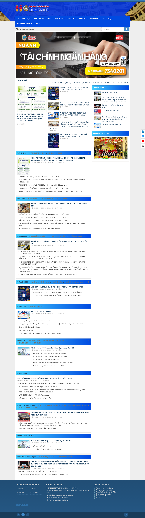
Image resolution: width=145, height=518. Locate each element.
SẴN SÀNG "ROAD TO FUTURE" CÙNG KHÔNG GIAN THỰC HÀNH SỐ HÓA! (43, 220)
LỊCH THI (60, 153)
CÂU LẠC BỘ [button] (107, 19)
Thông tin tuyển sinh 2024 (104, 490)
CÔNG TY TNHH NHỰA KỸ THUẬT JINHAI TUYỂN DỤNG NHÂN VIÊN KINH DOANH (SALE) (48, 274)
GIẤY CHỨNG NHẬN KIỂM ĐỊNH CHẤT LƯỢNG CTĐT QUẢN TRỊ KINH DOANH (44, 475)
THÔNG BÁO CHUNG (37, 153)
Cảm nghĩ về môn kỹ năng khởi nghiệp (112, 106)
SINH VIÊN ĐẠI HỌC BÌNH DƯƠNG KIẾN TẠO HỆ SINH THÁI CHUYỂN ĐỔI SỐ (45, 378)
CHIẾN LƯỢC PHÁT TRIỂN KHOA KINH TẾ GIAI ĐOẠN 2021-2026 (40, 333)
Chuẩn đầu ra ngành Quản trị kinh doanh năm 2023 (48, 366)
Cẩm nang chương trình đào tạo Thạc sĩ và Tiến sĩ (34, 321)
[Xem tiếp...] (89, 153)
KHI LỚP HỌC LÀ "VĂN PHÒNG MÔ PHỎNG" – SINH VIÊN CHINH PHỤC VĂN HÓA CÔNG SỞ (49, 383)
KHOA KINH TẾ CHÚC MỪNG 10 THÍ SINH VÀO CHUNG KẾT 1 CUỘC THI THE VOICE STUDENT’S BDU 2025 (52, 225)
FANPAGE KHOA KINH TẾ (102, 133)
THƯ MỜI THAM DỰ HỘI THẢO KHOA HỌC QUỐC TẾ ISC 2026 (39, 177)
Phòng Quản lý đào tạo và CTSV (106, 492)
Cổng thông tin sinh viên (103, 494)
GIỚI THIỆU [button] (26, 19)
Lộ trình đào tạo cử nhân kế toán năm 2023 (46, 359)
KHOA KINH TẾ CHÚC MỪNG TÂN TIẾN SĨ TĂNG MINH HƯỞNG (39, 229)
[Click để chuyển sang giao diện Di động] (27, 514)
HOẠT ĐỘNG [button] (94, 19)
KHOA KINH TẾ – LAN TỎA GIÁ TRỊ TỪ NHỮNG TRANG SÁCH (39, 387)
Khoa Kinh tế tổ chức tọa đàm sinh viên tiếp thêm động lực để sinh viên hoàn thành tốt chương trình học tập (114, 99)
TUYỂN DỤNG (32, 199)
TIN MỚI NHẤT (22, 80)
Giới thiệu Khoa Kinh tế (26, 330)
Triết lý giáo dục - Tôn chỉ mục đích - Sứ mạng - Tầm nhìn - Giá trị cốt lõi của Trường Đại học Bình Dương (51, 324)
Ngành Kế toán (57, 282)
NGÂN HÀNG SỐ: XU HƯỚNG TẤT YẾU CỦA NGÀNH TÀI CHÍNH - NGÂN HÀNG (44, 214)
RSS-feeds (35, 493)
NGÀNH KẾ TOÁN (34, 341)
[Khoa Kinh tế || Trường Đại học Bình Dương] (32, 8)
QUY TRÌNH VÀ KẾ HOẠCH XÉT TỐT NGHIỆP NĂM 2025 (51, 441)
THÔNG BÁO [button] (82, 19)
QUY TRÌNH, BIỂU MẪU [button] (24, 24)
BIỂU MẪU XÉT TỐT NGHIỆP (42, 446)
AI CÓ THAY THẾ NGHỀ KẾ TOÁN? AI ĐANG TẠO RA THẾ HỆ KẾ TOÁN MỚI (73, 114)
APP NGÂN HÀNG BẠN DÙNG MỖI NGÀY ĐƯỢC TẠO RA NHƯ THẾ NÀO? (74, 88)
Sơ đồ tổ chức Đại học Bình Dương (29, 327)
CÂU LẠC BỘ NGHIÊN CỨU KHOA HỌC (74, 406)
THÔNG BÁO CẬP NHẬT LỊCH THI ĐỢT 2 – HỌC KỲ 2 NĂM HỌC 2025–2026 (43, 185)
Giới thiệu (21, 489)
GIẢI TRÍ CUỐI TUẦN (47, 199)
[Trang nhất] (18, 18)
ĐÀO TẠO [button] (71, 19)
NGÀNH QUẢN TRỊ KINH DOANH (53, 341)
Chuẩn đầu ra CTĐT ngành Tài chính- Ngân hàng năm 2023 (52, 348)
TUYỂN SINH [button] (59, 19)
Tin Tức (34, 489)
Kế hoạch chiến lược (37, 306)
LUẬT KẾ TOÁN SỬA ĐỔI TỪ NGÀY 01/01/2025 (34, 395)
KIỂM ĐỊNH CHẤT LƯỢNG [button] (42, 19)
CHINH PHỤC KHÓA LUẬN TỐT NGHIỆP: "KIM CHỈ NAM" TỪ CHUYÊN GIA (43, 217)
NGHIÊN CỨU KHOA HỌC (76, 236)
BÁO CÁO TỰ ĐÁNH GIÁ (47, 457)
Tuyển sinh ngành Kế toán (110, 110)
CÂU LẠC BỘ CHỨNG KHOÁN (48, 406)
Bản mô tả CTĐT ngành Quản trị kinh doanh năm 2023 (49, 353)
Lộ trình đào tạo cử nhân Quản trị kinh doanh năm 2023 (50, 356)
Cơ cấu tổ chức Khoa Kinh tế (41, 311)
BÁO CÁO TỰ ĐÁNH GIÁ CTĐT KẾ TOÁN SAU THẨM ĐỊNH (37, 471)
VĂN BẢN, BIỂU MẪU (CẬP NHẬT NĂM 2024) (47, 449)
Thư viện (98, 498)
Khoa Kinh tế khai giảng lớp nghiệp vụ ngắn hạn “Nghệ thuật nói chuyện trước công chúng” (114, 119)
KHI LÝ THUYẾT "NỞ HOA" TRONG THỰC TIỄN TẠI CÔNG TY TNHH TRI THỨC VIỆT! (74, 104)
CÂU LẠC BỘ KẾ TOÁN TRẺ (28, 408)
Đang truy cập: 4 (22, 505)
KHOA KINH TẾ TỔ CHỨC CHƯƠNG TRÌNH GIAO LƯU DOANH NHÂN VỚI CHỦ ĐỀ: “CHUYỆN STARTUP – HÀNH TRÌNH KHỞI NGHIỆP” (52, 263)
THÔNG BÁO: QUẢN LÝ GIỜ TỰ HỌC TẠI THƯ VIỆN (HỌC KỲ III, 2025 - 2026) (43, 188)
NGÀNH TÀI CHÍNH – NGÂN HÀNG (30, 343)
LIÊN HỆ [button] (37, 24)
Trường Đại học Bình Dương (104, 488)
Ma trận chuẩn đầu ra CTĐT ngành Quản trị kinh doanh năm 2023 (53, 363)
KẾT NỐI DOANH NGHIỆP (57, 236)
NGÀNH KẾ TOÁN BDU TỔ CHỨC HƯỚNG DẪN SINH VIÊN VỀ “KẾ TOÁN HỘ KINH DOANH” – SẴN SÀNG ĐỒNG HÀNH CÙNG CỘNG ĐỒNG (68, 125)
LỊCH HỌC (51, 153)
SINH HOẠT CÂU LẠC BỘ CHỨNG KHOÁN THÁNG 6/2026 (37, 428)
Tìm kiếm (21, 493)
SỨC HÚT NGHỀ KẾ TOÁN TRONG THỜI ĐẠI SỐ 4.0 (35, 398)
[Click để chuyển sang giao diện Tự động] (18, 514)
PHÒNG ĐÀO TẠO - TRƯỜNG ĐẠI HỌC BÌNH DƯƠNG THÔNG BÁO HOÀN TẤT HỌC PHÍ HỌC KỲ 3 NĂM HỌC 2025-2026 (52, 181)
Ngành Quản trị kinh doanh (40, 282)
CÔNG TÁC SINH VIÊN (38, 236)
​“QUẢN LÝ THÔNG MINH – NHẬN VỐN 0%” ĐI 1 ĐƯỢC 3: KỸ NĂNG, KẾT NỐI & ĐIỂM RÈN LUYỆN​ (50, 191)
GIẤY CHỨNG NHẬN (65, 457)
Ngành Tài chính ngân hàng (74, 282)
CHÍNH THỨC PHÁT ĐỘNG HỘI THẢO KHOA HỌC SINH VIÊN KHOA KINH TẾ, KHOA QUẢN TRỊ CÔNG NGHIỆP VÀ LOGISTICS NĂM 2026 (78, 83)
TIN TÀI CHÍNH (62, 199)
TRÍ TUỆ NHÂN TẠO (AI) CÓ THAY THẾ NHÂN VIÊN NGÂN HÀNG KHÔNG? (73, 135)
